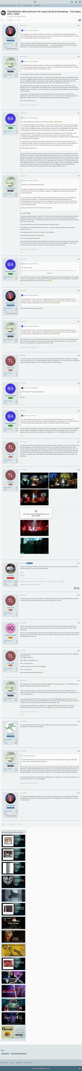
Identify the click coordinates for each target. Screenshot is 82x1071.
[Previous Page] (2, 20)
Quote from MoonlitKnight (31, 388)
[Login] (76, 2)
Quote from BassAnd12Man (31, 30)
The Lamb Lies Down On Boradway (18, 1053)
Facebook (30, 581)
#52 (79, 469)
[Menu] (80, 2)
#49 (79, 383)
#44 (79, 176)
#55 (79, 623)
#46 (79, 290)
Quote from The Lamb (29, 415)
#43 (79, 113)
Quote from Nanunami (29, 756)
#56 (79, 650)
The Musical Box (5, 1053)
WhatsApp (61, 581)
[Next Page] (18, 20)
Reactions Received (8, 43)
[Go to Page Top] (79, 1068)
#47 (79, 321)
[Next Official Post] (78, 588)
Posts (5, 45)
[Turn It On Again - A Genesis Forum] (35, 2)
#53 (79, 563)
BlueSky (54, 581)
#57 (79, 680)
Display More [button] (49, 273)
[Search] (72, 2)
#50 (79, 411)
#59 (79, 751)
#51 (79, 442)
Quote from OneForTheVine (31, 118)
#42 (79, 56)
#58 (79, 721)
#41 (79, 25)
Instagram (40, 581)
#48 (79, 355)
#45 (79, 259)
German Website (35, 584)
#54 (79, 595)
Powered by (41, 1068)
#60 (79, 793)
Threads (48, 581)
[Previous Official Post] (75, 588)
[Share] (79, 20)
